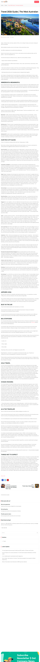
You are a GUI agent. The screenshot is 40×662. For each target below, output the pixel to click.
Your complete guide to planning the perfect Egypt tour (12, 556)
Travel (6, 5)
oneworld (33, 322)
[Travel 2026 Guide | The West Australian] (3, 480)
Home (2, 5)
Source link (3, 475)
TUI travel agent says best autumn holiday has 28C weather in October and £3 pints (17, 550)
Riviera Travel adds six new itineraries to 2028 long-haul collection (14, 561)
